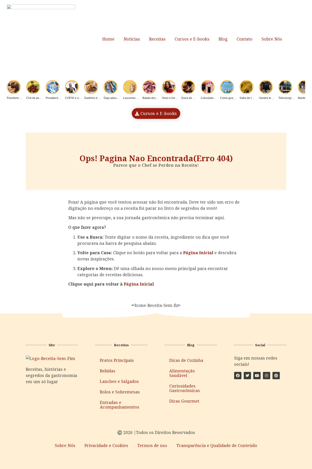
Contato (244, 39)
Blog (223, 39)
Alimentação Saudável (182, 373)
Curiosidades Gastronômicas (184, 388)
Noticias (132, 39)
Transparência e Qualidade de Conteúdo (216, 445)
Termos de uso (152, 445)
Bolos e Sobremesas (120, 392)
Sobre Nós (272, 39)
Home (108, 39)
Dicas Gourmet (184, 401)
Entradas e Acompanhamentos (119, 405)
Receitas (157, 39)
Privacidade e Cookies (106, 445)
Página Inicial (139, 284)
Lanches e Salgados (119, 381)
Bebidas (107, 371)
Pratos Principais (117, 360)
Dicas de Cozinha (186, 360)
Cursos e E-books (192, 39)
